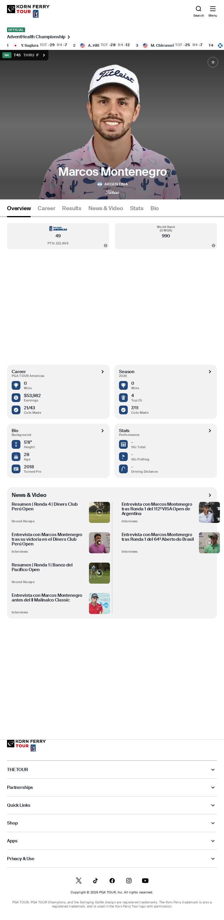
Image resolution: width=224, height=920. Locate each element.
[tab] (19, 211)
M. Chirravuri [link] (162, 45)
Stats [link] (137, 208)
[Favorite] (213, 62)
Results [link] (71, 208)
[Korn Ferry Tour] (26, 746)
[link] (28, 11)
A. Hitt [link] (93, 45)
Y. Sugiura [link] (29, 45)
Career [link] (46, 208)
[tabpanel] (112, 466)
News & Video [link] (105, 208)
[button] (58, 236)
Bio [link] (154, 208)
